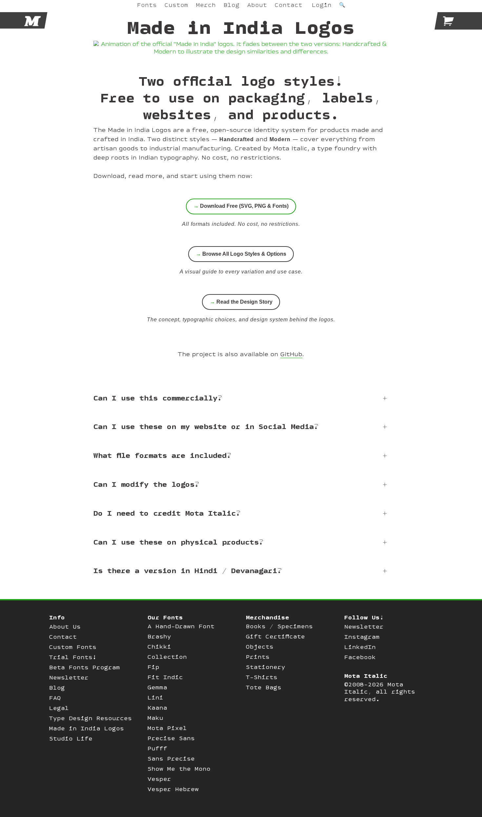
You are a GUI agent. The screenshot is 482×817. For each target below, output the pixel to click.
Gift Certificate (275, 636)
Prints (258, 656)
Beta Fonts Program (84, 667)
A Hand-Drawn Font (181, 626)
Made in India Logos (86, 728)
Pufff (157, 748)
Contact (63, 636)
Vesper (159, 779)
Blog (57, 687)
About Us (65, 626)
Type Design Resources (90, 718)
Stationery (265, 667)
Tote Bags (263, 687)
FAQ (55, 697)
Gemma (157, 687)
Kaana (157, 707)
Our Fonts (165, 617)
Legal (59, 708)
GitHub (291, 354)
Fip (153, 667)
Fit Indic (165, 677)
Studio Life (70, 738)
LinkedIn (360, 647)
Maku (155, 717)
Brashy (159, 636)
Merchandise (267, 617)
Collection (167, 656)
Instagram (362, 636)
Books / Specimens (279, 626)
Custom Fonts (72, 647)
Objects (259, 646)
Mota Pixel (167, 728)
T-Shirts (261, 677)
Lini (155, 697)
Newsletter (69, 677)
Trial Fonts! (72, 657)
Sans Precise (171, 758)
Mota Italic (366, 675)
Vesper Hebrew (173, 789)
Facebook (360, 657)
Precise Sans (171, 738)
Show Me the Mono (179, 768)
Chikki (159, 646)
